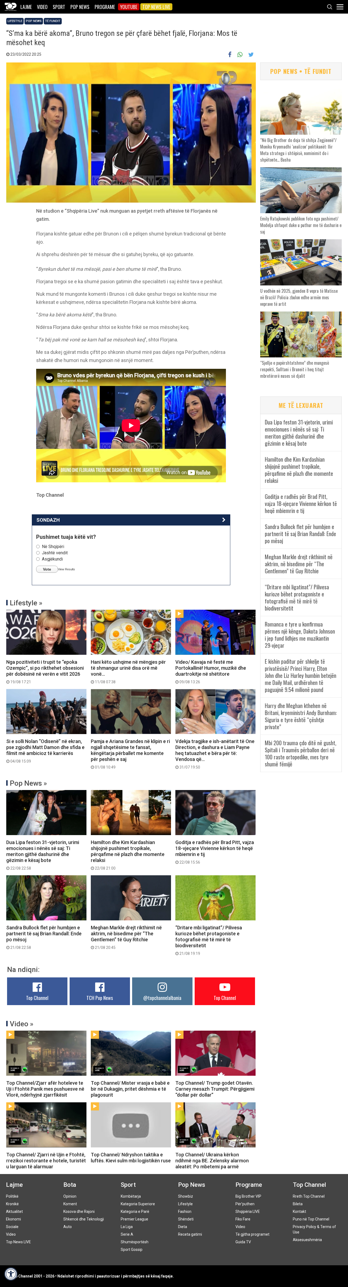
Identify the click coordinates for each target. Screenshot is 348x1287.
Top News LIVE (156, 6)
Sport (59, 6)
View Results (66, 569)
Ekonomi (13, 1219)
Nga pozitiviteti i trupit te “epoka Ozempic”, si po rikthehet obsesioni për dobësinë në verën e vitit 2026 (45, 671)
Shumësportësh (134, 1242)
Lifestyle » (26, 603)
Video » (21, 1024)
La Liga (127, 1227)
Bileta (298, 1204)
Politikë (12, 1196)
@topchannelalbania (162, 997)
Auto (67, 1227)
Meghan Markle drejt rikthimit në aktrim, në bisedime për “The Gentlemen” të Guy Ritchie (126, 937)
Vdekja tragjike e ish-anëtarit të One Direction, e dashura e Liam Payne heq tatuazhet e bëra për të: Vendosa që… (214, 753)
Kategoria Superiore (138, 1204)
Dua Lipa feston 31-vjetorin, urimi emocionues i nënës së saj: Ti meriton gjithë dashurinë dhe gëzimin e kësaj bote (42, 854)
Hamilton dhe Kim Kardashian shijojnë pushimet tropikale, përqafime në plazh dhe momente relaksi (127, 854)
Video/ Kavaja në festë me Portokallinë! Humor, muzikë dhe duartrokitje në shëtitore (210, 671)
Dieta (182, 1227)
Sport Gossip (131, 1249)
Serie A (127, 1234)
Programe (105, 6)
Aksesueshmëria (307, 1240)
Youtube (128, 6)
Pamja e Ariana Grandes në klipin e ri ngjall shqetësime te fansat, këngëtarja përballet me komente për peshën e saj (130, 753)
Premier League (134, 1219)
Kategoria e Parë (135, 1211)
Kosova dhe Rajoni (79, 1211)
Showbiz (185, 1196)
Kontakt (299, 1211)
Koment (70, 1204)
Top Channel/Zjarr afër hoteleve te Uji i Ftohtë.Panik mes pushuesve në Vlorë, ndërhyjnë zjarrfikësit (45, 1089)
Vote (47, 569)
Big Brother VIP (248, 1196)
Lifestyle (15, 21)
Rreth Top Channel (309, 1196)
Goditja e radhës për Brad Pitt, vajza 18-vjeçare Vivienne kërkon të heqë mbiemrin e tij (214, 851)
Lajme (26, 6)
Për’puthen (244, 1204)
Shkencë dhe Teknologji (83, 1219)
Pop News (79, 6)
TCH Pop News (99, 997)
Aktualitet (14, 1211)
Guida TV (243, 1242)
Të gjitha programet (252, 1234)
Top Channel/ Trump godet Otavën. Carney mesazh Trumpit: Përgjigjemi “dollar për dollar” (214, 1089)
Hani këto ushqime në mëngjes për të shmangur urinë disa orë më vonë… (128, 671)
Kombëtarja (131, 1196)
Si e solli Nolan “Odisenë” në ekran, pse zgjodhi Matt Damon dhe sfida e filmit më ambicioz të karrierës (45, 750)
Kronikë (12, 1204)
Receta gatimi (190, 1234)
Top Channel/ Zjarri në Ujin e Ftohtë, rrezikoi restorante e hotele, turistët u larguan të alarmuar (46, 1160)
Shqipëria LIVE (247, 1211)
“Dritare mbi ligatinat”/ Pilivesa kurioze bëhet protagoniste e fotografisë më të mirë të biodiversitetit (208, 940)
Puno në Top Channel (311, 1219)
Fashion (184, 1211)
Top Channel (37, 997)
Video (42, 6)
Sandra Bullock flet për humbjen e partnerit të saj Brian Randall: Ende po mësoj (44, 937)
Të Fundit (52, 21)
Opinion (69, 1196)
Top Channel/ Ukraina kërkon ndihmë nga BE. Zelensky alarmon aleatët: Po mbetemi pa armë (212, 1160)
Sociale (12, 1227)
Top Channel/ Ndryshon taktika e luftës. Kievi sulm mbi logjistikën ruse (131, 1157)
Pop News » (28, 783)
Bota (69, 1184)
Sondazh (48, 520)
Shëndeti (186, 1219)
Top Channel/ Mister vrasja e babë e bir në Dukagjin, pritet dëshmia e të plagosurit (130, 1089)
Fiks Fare (242, 1219)
